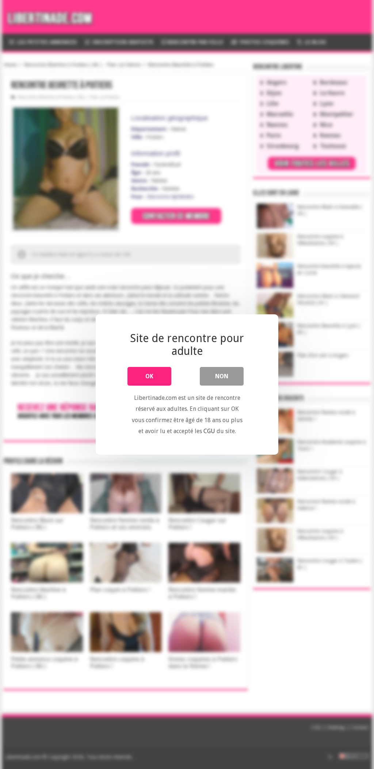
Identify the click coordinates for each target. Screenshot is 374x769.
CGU (209, 431)
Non (221, 376)
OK (149, 376)
